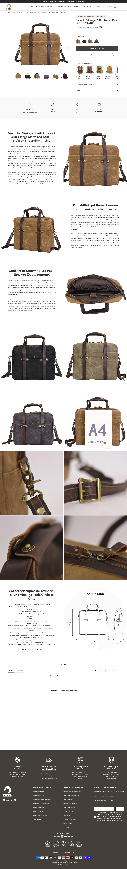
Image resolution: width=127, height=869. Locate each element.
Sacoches (51, 7)
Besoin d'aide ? (87, 7)
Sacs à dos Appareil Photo (41, 803)
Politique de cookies (69, 807)
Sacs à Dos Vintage (38, 791)
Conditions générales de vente (72, 791)
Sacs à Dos (40, 7)
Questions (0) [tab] (19, 670)
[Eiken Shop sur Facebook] (4, 800)
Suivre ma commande (70, 819)
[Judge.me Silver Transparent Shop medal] (63, 844)
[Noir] (84, 40)
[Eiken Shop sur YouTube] (15, 800)
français (55, 852)
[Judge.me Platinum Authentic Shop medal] (56, 844)
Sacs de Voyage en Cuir (40, 819)
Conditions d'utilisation (70, 803)
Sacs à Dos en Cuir (38, 795)
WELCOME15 (100, 16)
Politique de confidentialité (71, 795)
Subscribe (119, 809)
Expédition (67, 815)
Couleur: (80, 36)
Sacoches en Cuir (38, 811)
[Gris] (96, 40)
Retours (78, 90)
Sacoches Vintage (38, 807)
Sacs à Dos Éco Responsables (42, 799)
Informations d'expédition (85, 84)
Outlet (98, 7)
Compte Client (68, 823)
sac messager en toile (104, 238)
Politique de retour (69, 799)
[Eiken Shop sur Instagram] (11, 800)
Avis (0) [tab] (10, 670)
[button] (14, 741)
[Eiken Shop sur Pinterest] (7, 800)
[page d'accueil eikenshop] (8, 7)
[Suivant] (67, 47)
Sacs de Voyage (63, 7)
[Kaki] (78, 40)
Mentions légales (68, 811)
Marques (30, 7)
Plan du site (67, 827)
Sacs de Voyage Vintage (40, 815)
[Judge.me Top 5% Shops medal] (79, 844)
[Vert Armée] (90, 40)
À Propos (75, 7)
